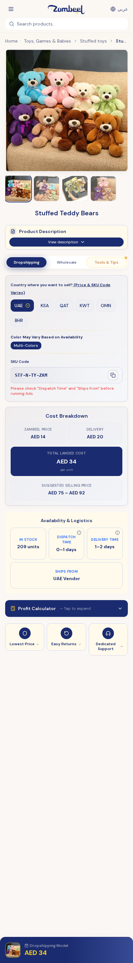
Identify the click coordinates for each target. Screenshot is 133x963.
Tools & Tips (106, 262)
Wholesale (67, 262)
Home (11, 41)
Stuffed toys (93, 41)
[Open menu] (11, 9)
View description (63, 242)
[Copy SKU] (113, 375)
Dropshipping (26, 262)
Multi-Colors (26, 345)
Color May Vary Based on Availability (47, 337)
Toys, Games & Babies (47, 41)
